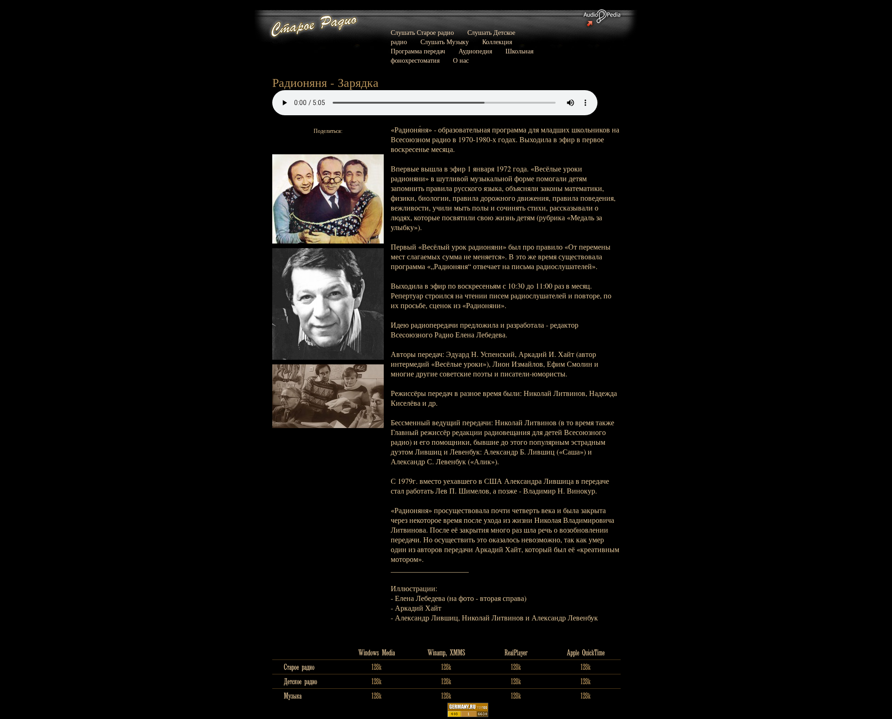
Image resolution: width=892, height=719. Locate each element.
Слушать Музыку (444, 41)
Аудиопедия (475, 50)
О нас (461, 60)
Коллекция (497, 41)
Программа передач (418, 50)
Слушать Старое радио (422, 32)
